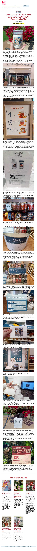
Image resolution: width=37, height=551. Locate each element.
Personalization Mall (20, 23)
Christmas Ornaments (12, 7)
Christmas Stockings (5, 7)
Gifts (14, 23)
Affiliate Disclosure (12, 546)
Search (26, 5)
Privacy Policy (6, 546)
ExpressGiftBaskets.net (29, 546)
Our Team (18, 546)
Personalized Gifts (18, 7)
